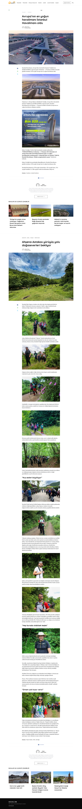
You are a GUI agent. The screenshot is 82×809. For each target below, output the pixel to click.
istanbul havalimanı (35, 173)
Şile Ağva (38, 739)
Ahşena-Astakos (29, 739)
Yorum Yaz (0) (40, 196)
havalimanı (28, 173)
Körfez (34, 739)
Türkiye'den (37, 237)
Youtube (68, 2)
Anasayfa (24, 12)
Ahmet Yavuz (27, 26)
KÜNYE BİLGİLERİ (11, 805)
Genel (28, 237)
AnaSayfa (29, 12)
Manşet (32, 237)
